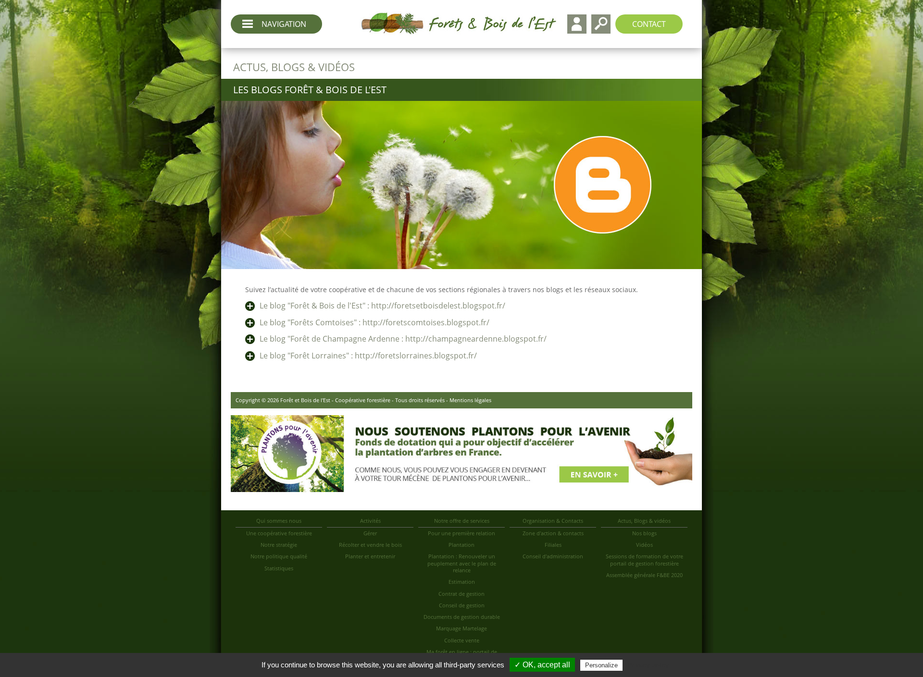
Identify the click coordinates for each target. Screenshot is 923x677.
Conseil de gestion (462, 605)
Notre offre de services (461, 520)
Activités (370, 520)
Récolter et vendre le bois (370, 544)
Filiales (553, 544)
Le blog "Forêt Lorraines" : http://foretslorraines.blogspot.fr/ (368, 355)
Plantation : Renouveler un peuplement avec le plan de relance (461, 563)
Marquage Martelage (461, 628)
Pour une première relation (461, 533)
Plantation (461, 544)
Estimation (462, 581)
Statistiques (278, 568)
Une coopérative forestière (279, 533)
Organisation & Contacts (553, 520)
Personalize (601, 665)
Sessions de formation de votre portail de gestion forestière (644, 559)
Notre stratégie (279, 544)
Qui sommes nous (278, 520)
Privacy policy (648, 665)
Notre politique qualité (278, 556)
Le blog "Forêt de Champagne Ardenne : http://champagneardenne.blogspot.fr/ (403, 338)
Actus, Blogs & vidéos (644, 520)
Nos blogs (644, 533)
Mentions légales (470, 400)
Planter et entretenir (370, 556)
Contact (649, 24)
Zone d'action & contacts (553, 533)
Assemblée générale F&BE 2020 (644, 575)
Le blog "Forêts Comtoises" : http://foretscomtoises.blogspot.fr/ (374, 322)
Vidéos (644, 544)
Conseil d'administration (553, 556)
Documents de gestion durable (462, 616)
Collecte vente (461, 640)
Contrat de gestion (461, 593)
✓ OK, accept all (542, 665)
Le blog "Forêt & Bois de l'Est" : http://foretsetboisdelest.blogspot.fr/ (382, 305)
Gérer (370, 533)
